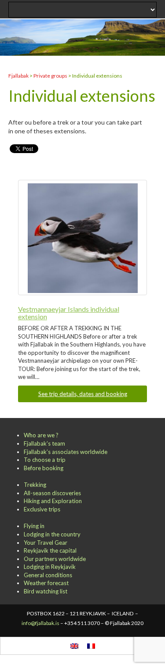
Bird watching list (45, 591)
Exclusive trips (42, 509)
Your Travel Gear (45, 542)
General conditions (48, 575)
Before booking (43, 468)
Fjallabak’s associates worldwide (65, 451)
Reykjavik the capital (50, 550)
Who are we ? (41, 435)
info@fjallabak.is (40, 623)
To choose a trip (45, 459)
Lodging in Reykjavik (50, 566)
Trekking (35, 484)
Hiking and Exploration (53, 500)
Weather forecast (46, 582)
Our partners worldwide (55, 558)
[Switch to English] (74, 645)
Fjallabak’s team (44, 443)
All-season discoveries (52, 493)
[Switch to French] (91, 645)
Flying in (34, 525)
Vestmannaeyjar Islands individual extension (68, 313)
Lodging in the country (52, 534)
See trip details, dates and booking (82, 393)
